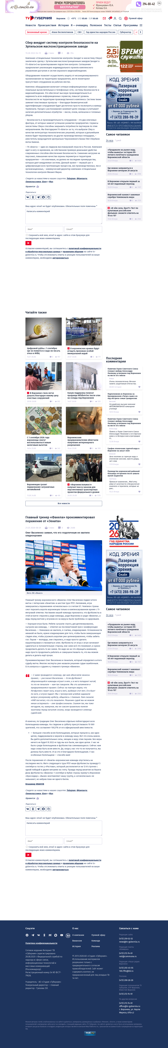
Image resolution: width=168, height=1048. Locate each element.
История (76, 946)
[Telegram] (32, 936)
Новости (30, 25)
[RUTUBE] (50, 936)
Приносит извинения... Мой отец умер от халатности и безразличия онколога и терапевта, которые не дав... (124, 485)
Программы (130, 25)
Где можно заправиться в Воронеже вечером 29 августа (123, 169)
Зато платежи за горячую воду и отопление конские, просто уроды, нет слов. (124, 458)
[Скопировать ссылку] (48, 197)
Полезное (96, 25)
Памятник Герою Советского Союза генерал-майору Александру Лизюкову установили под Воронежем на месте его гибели (124, 372)
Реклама (95, 946)
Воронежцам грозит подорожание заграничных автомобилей (40, 487)
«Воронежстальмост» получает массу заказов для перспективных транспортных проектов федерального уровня (83, 488)
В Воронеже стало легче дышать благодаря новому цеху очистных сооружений (42, 395)
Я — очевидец (79, 25)
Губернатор (125, 32)
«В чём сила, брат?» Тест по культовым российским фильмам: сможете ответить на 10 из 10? (123, 212)
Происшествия (47, 25)
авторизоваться (60, 258)
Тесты (107, 25)
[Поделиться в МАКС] (43, 197)
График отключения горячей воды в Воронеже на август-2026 (123, 449)
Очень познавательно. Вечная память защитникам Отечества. (122, 382)
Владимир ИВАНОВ (34, 784)
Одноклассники (33, 181)
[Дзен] (27, 936)
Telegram (71, 178)
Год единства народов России (100, 32)
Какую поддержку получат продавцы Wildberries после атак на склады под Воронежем (83, 395)
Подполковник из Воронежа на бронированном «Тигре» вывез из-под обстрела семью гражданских (123, 396)
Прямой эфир (136, 18)
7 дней (118, 140)
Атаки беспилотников (62, 32)
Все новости (64, 503)
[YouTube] (61, 936)
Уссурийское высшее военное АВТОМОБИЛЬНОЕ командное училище (122, 406)
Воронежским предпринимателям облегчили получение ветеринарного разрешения (82, 441)
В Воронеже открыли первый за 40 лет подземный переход (124, 182)
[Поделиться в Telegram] (38, 197)
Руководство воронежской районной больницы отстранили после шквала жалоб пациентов (124, 473)
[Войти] (115, 18)
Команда (95, 940)
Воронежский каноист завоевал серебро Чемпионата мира (124, 195)
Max (51, 181)
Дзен (44, 181)
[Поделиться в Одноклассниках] (33, 197)
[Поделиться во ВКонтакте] (27, 197)
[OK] (44, 936)
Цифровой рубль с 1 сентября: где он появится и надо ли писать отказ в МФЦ (43, 351)
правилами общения (73, 251)
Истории (63, 25)
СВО (80, 32)
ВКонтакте (82, 178)
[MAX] (55, 936)
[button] (140, 32)
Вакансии (77, 940)
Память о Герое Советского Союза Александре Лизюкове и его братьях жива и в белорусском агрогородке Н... (125, 434)
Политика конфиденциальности (41, 943)
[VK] (38, 936)
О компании (78, 935)
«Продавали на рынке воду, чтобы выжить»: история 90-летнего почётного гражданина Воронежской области (123, 154)
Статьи (117, 25)
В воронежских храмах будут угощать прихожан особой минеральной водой (83, 351)
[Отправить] (28, 243)
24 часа (109, 140)
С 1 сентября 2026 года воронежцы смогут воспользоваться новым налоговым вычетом (39, 441)
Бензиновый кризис (37, 32)
